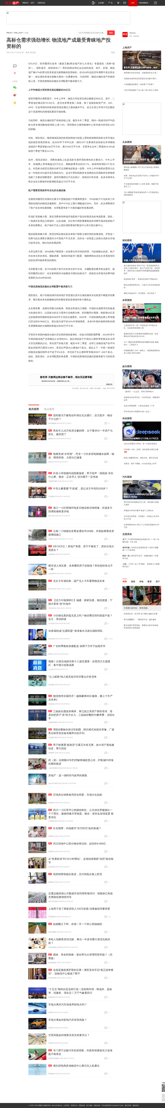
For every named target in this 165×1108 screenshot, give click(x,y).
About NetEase (57, 1105)
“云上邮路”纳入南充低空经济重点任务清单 (72, 676)
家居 (149, 581)
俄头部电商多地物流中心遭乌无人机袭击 (76, 1065)
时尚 (125, 581)
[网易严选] (110, 3)
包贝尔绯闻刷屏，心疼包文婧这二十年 (139, 406)
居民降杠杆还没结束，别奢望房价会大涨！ (56, 381)
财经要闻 (127, 240)
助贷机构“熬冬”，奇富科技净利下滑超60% (141, 279)
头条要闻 (127, 142)
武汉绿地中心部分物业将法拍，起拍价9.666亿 (79, 843)
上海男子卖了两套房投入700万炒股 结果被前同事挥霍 (79, 908)
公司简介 (67, 1105)
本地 (141, 581)
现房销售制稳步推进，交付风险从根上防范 (77, 874)
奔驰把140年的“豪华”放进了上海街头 (138, 510)
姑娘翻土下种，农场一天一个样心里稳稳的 (77, 924)
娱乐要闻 (127, 366)
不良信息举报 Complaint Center (113, 1105)
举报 (113, 52)
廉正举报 (128, 1105)
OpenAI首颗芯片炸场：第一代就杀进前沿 (140, 444)
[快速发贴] (15, 66)
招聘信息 (82, 1105)
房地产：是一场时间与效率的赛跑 (67, 775)
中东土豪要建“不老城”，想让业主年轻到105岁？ (80, 488)
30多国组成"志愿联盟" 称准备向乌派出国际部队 (75, 630)
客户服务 (89, 1105)
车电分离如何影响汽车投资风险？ (67, 1019)
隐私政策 (97, 1105)
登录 (132, 3)
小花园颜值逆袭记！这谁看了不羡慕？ (139, 84)
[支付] (118, 3)
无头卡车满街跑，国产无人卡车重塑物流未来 (79, 581)
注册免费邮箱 (143, 3)
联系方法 (74, 1105)
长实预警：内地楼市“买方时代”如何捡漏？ (77, 828)
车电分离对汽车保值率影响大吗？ (67, 1004)
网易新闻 (132, 33)
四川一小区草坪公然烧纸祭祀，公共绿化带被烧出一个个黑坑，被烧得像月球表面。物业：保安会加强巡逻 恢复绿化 (81, 814)
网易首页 (25, 3)
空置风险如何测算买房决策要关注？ (69, 1035)
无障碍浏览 (41, 3)
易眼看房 (109, 384)
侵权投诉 (136, 1105)
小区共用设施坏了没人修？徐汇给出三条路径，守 (142, 90)
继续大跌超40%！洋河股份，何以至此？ (140, 293)
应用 (32, 3)
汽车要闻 (127, 477)
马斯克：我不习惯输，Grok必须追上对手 (140, 464)
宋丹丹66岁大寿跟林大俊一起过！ (137, 411)
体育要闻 (127, 300)
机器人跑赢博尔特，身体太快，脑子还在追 (141, 458)
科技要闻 (127, 418)
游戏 (133, 581)
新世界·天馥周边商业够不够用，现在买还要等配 (66, 377)
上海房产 (127, 47)
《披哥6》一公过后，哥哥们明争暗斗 (139, 392)
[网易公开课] (101, 3)
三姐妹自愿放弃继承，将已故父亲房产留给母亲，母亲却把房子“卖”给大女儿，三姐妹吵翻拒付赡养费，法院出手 (81, 715)
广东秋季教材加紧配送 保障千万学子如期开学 (79, 646)
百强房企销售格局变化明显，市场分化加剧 (77, 794)
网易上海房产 (19, 33)
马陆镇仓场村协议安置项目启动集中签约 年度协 (142, 79)
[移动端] (93, 3)
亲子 (158, 581)
